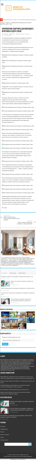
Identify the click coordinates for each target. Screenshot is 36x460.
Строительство (4, 440)
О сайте (10, 454)
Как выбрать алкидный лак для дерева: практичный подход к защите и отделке (16, 416)
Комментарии (21, 273)
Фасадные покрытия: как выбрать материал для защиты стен (17, 276)
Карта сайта (16, 454)
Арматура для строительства (21, 389)
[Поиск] (29, 444)
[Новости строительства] (18, 8)
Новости (8, 22)
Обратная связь (24, 454)
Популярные (13, 273)
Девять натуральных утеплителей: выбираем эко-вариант (12, 217)
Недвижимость (4, 429)
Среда (2, 437)
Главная (2, 22)
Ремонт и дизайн (4, 434)
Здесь (10, 265)
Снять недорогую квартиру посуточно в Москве (13, 257)
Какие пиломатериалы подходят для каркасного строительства (17, 288)
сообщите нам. (11, 370)
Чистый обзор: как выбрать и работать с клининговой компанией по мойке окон (22, 409)
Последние (4, 273)
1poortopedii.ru (22, 459)
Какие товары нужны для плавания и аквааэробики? (24, 222)
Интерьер (2, 426)
